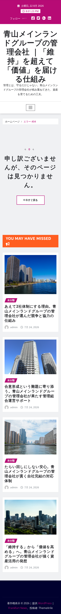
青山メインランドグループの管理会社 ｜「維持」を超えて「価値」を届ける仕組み (30, 56)
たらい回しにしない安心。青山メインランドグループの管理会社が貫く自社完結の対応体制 (30, 473)
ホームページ (12, 121)
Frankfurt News (17, 608)
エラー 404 (30, 121)
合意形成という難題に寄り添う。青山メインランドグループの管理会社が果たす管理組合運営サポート (30, 393)
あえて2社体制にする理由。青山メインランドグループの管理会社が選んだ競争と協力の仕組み (30, 313)
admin (14, 327)
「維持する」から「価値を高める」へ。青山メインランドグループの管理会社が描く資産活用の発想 (30, 553)
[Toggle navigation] (30, 107)
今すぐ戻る (32, 200)
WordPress (45, 603)
